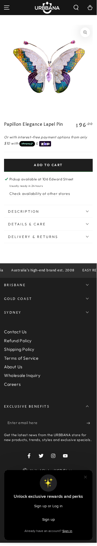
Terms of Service (21, 358)
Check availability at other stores (39, 193)
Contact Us (15, 331)
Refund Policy (18, 340)
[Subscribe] (90, 423)
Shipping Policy (19, 349)
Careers (12, 384)
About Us (13, 366)
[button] (76, 7)
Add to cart (48, 165)
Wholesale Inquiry (22, 375)
